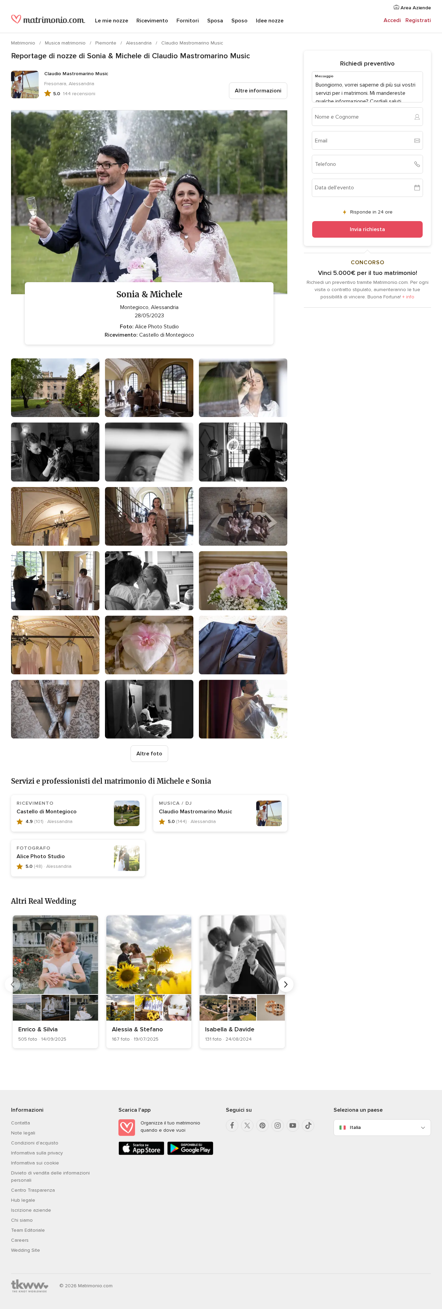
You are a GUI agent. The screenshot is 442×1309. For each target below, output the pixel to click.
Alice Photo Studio (41, 856)
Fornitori (187, 20)
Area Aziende (415, 8)
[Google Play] (190, 1154)
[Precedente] (12, 984)
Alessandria (139, 43)
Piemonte (106, 43)
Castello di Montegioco (47, 811)
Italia (355, 1127)
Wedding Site (25, 1250)
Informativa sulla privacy (37, 1153)
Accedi (392, 20)
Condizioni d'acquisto (34, 1143)
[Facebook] (232, 1125)
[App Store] (141, 1154)
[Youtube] (293, 1125)
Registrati (418, 20)
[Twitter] (247, 1125)
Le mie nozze (111, 20)
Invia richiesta (367, 229)
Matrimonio (24, 43)
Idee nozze (270, 20)
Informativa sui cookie (35, 1163)
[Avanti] (286, 984)
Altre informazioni (258, 90)
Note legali (23, 1133)
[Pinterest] (262, 1125)
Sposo (239, 20)
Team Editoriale (28, 1230)
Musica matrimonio (66, 43)
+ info (408, 297)
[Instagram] (277, 1125)
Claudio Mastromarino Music (192, 43)
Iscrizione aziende (31, 1210)
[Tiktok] (308, 1125)
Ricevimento (152, 20)
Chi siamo (22, 1220)
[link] (55, 981)
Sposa (215, 20)
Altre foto (149, 753)
